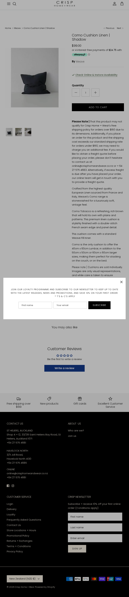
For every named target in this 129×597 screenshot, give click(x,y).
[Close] (121, 282)
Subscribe (99, 305)
